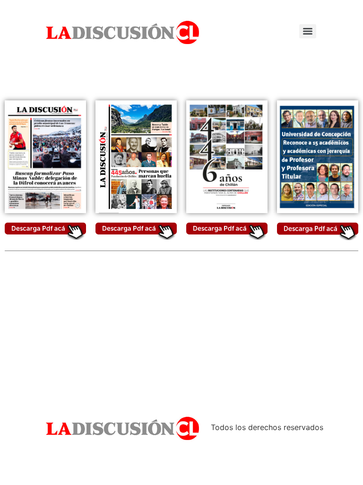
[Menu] (307, 31)
